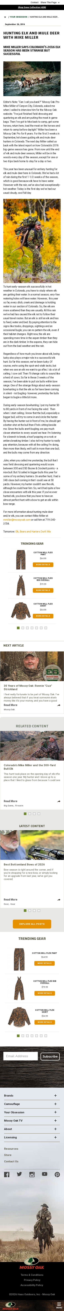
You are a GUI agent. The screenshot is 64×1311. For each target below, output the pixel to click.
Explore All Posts (32, 924)
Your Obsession (18, 17)
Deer (6, 904)
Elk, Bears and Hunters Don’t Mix (33, 531)
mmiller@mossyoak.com (17, 519)
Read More (10, 705)
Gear (12, 904)
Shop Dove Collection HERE (32, 7)
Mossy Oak (9, 709)
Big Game (8, 805)
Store (7, 1155)
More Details (43, 565)
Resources (11, 1148)
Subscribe (50, 1056)
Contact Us (11, 1161)
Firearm (19, 805)
